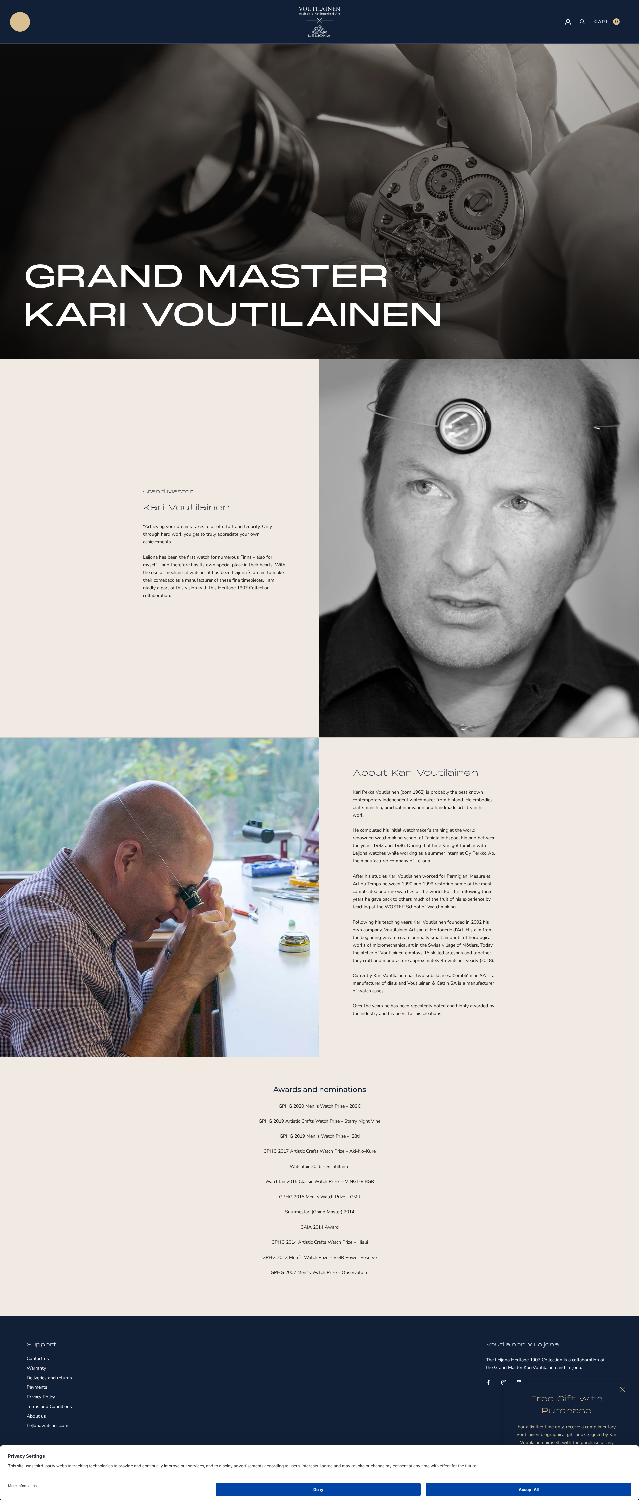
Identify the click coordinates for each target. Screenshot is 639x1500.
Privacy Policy (41, 1397)
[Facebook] (488, 1382)
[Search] (582, 21)
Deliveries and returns (49, 1378)
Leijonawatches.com (47, 1426)
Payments (37, 1387)
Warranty (36, 1368)
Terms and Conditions (49, 1407)
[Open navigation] (20, 21)
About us (36, 1416)
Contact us (38, 1359)
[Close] (623, 1390)
